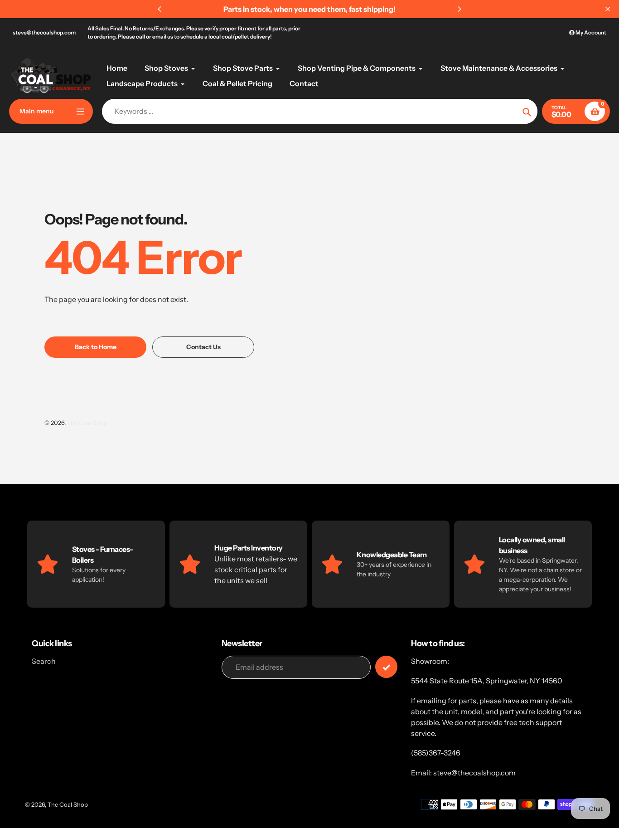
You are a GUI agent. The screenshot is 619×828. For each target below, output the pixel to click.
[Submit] (386, 667)
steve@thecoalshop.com (44, 32)
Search (44, 661)
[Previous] (159, 9)
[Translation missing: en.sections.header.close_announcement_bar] (607, 9)
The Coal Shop (87, 422)
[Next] (459, 9)
